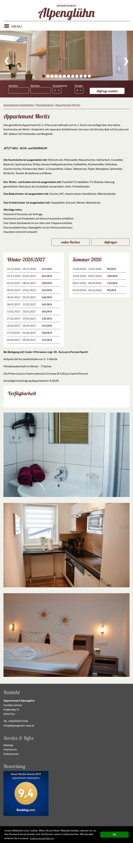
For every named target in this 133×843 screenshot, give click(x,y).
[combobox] (57, 90)
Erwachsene (60, 85)
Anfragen (110, 242)
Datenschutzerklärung (42, 838)
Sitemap (8, 745)
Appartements (44, 104)
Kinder (79, 85)
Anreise (13, 85)
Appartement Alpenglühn (18, 104)
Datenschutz (11, 753)
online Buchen (70, 242)
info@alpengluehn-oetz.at (18, 725)
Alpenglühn (66, 12)
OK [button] (114, 834)
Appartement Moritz (67, 104)
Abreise (35, 85)
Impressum (10, 749)
